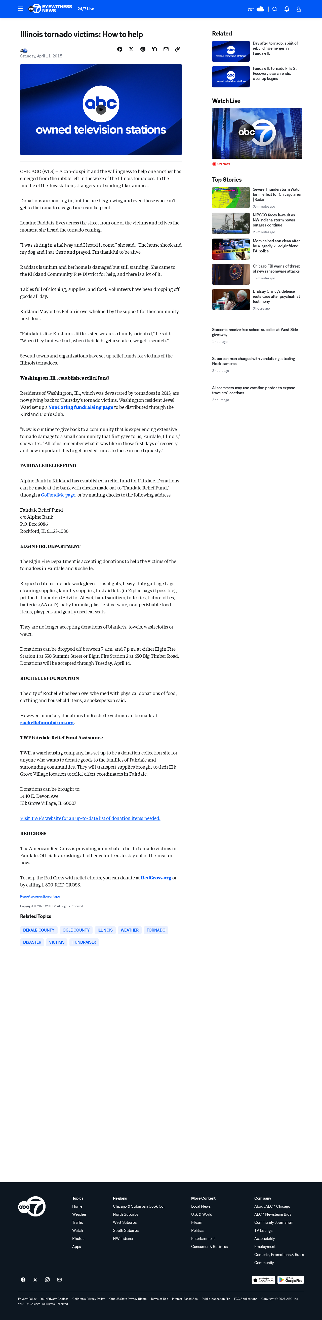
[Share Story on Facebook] (119, 49)
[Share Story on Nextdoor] (154, 49)
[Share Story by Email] (166, 49)
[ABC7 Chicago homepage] (50, 9)
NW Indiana (123, 1239)
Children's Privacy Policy (88, 1298)
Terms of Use (159, 1298)
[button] (20, 9)
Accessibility (264, 1239)
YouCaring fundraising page (81, 407)
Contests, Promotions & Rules (279, 1255)
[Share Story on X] (131, 49)
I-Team (196, 1222)
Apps (76, 1247)
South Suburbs (125, 1231)
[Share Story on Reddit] (143, 49)
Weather (79, 1214)
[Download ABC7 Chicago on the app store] (264, 1280)
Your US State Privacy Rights (128, 1298)
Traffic (77, 1222)
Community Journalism (273, 1222)
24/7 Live (85, 8)
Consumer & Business (209, 1247)
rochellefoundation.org (47, 722)
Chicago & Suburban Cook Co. (138, 1206)
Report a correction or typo (40, 896)
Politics (197, 1231)
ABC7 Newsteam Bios (272, 1214)
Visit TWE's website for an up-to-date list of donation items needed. (90, 818)
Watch (77, 1231)
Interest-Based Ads (185, 1298)
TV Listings (263, 1231)
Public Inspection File (216, 1298)
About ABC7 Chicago (272, 1206)
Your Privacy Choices (54, 1298)
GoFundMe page (58, 494)
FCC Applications (245, 1298)
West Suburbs (124, 1222)
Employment (264, 1247)
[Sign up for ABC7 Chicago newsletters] (59, 1280)
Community (264, 1263)
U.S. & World (201, 1214)
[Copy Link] (177, 49)
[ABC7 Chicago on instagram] (47, 1280)
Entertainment (203, 1239)
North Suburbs (125, 1214)
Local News (201, 1206)
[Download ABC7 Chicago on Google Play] (290, 1280)
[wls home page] (32, 1206)
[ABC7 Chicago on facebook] (23, 1280)
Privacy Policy (27, 1298)
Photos (78, 1239)
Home (77, 1206)
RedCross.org (156, 877)
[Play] (257, 133)
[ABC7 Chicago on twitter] (35, 1280)
